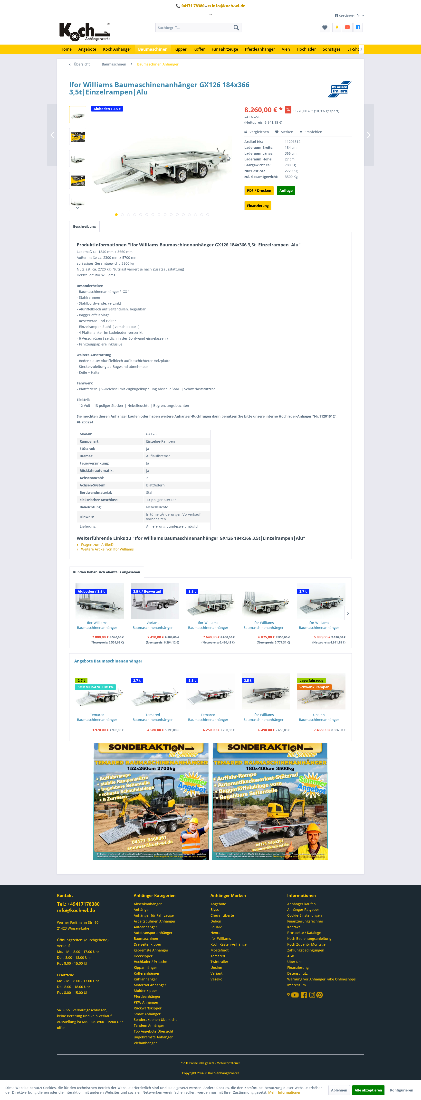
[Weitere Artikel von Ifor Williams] (339, 89)
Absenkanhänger (148, 904)
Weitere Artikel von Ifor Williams (107, 549)
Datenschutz (297, 973)
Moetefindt (219, 950)
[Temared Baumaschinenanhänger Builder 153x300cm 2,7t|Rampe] (155, 691)
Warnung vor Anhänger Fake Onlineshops (321, 979)
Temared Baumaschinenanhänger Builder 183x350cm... (208, 717)
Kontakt (293, 927)
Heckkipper (143, 956)
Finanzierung (258, 205)
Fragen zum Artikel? (97, 544)
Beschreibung (84, 226)
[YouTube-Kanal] (296, 995)
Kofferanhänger (147, 973)
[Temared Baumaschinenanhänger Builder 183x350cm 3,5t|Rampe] (210, 691)
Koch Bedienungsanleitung (309, 938)
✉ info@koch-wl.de (226, 6)
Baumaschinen (146, 938)
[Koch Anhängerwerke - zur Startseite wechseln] (84, 32)
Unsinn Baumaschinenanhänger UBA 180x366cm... (319, 717)
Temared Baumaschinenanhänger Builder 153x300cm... (153, 717)
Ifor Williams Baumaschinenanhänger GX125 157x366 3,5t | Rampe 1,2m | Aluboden (97, 625)
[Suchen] (236, 27)
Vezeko (216, 979)
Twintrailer (219, 961)
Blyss (214, 909)
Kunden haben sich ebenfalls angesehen (106, 572)
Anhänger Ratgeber (303, 909)
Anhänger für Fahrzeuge (154, 915)
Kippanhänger (145, 967)
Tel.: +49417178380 (78, 904)
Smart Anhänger (147, 1014)
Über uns (294, 961)
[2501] (151, 802)
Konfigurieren (401, 1090)
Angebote (218, 904)
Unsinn (216, 967)
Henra (215, 932)
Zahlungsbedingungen (305, 950)
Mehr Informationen (284, 1092)
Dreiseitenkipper (147, 944)
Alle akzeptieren (368, 1090)
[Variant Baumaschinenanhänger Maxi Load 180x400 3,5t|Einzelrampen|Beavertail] (155, 601)
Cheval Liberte (222, 915)
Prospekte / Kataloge (304, 932)
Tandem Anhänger (149, 1025)
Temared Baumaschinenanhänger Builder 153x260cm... (97, 717)
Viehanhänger (145, 1043)
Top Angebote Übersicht (153, 1031)
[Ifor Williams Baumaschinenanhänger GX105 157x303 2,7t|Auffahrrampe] (321, 601)
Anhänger (142, 909)
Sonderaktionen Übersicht (155, 1019)
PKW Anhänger (146, 1002)
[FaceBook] (358, 27)
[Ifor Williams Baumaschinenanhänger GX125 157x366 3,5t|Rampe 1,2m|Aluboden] (100, 601)
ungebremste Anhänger (153, 1037)
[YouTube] (347, 27)
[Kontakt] (336, 27)
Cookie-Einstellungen (304, 915)
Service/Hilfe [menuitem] (349, 15)
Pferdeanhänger (147, 996)
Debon (215, 921)
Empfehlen (313, 132)
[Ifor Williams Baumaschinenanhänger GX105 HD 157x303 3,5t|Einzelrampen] (266, 691)
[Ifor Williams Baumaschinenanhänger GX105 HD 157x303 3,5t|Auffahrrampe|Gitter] (210, 601)
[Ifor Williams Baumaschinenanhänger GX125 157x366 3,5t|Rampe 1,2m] (266, 601)
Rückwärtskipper (148, 1008)
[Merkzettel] (325, 27)
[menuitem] (198, 27)
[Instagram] (312, 996)
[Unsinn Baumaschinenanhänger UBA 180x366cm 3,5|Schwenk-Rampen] (321, 691)
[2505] (270, 802)
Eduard (216, 927)
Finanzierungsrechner (305, 921)
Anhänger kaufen (301, 904)
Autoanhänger (145, 927)
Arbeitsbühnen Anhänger (154, 921)
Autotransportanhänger (153, 932)
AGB (290, 956)
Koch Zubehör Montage (306, 944)
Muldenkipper (145, 990)
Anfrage (286, 190)
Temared (217, 956)
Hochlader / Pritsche (150, 961)
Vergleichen (259, 132)
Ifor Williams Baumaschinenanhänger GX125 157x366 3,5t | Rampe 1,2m (263, 625)
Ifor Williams (220, 938)
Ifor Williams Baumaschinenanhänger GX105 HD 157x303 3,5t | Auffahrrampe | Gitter (208, 625)
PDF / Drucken (259, 190)
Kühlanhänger (145, 979)
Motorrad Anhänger (150, 985)
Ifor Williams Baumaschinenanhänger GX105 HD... (263, 717)
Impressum (296, 985)
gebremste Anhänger (151, 950)
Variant (216, 973)
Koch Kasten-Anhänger (229, 944)
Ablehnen (339, 1090)
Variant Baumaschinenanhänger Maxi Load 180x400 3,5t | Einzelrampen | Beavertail (152, 625)
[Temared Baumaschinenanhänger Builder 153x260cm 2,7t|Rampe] (100, 691)
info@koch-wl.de (76, 910)
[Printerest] (319, 996)
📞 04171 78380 (190, 6)
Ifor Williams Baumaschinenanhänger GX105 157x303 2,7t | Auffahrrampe (319, 625)
